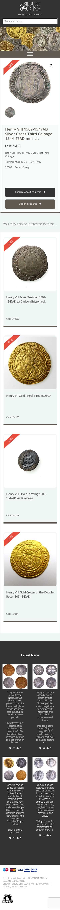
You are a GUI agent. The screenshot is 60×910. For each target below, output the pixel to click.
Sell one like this (28, 203)
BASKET (38, 14)
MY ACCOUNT (25, 14)
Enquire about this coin (28, 191)
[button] (51, 66)
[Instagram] (24, 686)
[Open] (15, 676)
